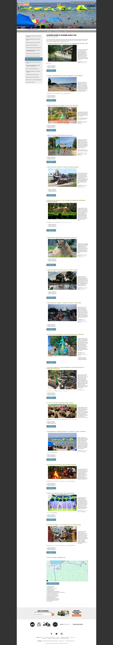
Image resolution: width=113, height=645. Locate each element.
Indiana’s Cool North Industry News (53, 638)
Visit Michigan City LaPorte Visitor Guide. (65, 222)
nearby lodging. (85, 61)
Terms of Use (45, 638)
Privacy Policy (73, 637)
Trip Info (88, 2)
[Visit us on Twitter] (56, 634)
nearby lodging (85, 450)
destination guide (83, 62)
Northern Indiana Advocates (64, 638)
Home (25, 29)
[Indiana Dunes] (39, 624)
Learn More (51, 70)
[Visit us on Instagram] (61, 634)
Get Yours (76, 615)
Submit (52, 614)
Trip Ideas (80, 451)
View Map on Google (52, 583)
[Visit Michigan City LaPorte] (47, 624)
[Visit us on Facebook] (51, 634)
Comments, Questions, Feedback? (50, 637)
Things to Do (74, 2)
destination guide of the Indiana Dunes (63, 390)
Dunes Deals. (83, 320)
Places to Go (81, 2)
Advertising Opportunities (65, 637)
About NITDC (42, 637)
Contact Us (58, 637)
